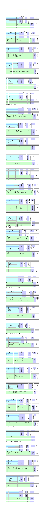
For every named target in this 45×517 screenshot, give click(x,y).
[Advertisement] (22, 4)
